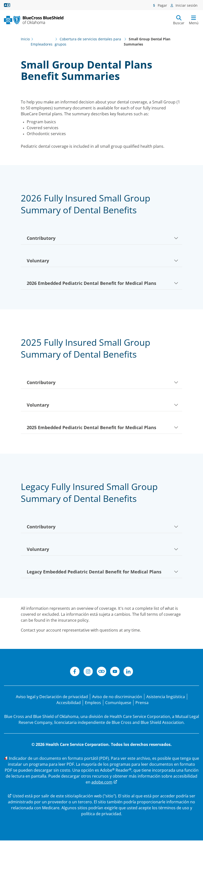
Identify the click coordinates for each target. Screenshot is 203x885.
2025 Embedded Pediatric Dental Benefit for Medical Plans (91, 427)
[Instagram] (88, 672)
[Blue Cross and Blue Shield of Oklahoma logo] (33, 20)
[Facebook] (74, 672)
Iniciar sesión (186, 5)
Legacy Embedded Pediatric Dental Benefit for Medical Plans (94, 572)
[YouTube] (115, 672)
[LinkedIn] (128, 672)
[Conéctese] (101, 672)
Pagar (162, 5)
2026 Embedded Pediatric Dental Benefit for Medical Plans (91, 283)
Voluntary (38, 261)
